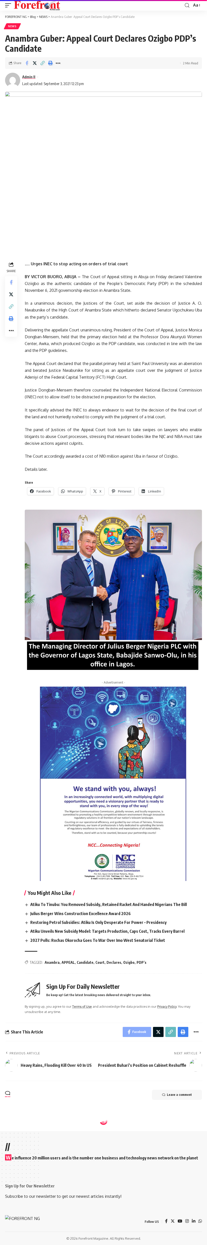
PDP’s (141, 962)
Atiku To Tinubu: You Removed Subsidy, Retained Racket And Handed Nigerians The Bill (108, 904)
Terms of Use (82, 1006)
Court (100, 962)
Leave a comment (179, 1095)
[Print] (50, 63)
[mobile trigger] (9, 5)
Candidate (85, 962)
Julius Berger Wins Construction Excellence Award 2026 (80, 913)
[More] (58, 63)
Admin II (28, 76)
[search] (187, 5)
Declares (114, 962)
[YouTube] (180, 1221)
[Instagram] (187, 1221)
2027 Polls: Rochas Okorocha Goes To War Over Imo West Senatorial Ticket (97, 940)
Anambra (52, 962)
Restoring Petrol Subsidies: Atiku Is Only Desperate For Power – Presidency (98, 922)
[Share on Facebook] (26, 63)
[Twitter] (173, 1221)
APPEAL (68, 962)
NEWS (12, 26)
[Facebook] (166, 1221)
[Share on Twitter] (34, 63)
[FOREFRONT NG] (37, 5)
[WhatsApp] (200, 1221)
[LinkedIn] (193, 1221)
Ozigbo (129, 962)
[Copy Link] (42, 63)
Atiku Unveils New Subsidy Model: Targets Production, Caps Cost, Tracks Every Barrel (107, 931)
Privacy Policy (166, 1006)
